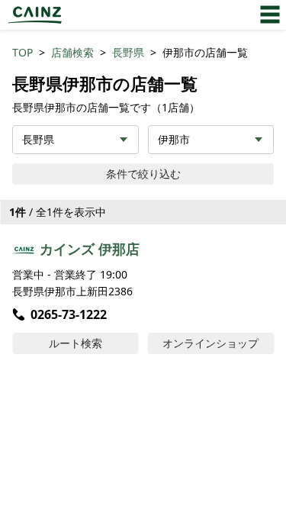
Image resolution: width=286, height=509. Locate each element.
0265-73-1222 (69, 314)
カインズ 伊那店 (90, 249)
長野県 (128, 52)
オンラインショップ (210, 343)
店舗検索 (72, 52)
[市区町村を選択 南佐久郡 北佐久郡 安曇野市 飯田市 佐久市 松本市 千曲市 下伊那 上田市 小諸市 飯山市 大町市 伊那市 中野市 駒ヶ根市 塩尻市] (211, 139)
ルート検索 (75, 343)
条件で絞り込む (143, 173)
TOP (22, 52)
